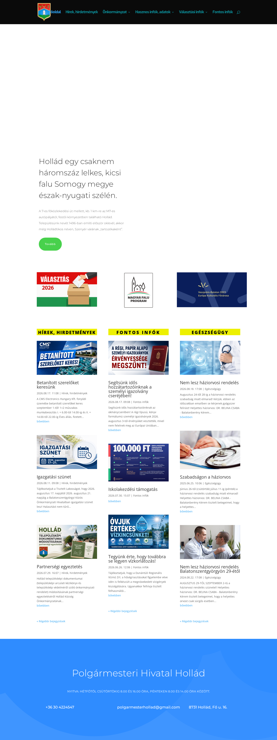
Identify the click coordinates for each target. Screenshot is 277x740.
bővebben (43, 421)
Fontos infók (223, 13)
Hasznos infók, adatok (152, 13)
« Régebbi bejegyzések (51, 621)
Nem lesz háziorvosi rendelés (209, 383)
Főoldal (55, 13)
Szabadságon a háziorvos (205, 477)
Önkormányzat (115, 13)
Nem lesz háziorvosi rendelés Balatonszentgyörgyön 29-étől (210, 569)
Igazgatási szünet (54, 477)
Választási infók (191, 13)
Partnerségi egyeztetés (59, 567)
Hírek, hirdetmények (82, 13)
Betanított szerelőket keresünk (58, 385)
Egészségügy (213, 389)
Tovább (128, 81)
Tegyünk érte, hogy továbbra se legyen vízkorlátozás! (137, 559)
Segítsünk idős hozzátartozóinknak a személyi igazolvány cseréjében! (130, 389)
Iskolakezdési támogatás (133, 489)
